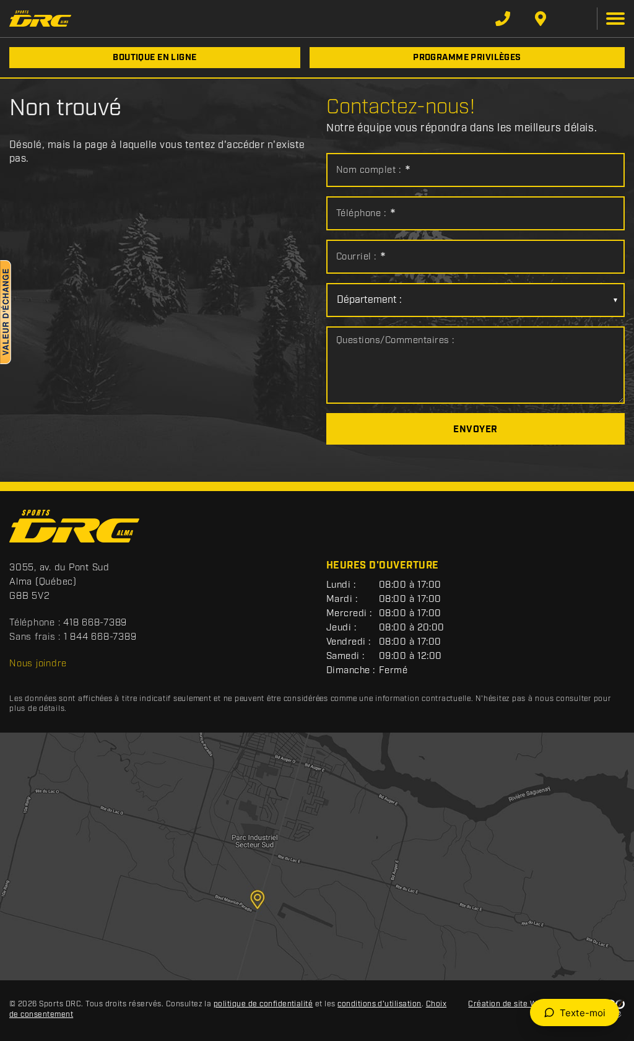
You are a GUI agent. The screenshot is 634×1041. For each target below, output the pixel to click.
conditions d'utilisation (379, 1004)
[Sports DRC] (40, 18)
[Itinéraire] (540, 18)
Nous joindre (38, 664)
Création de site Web (507, 1004)
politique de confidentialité (263, 1004)
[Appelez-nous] (502, 18)
